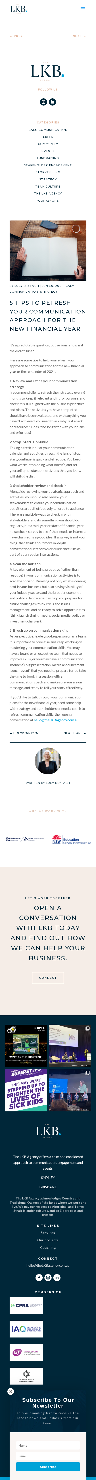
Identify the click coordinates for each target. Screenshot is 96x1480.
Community (48, 144)
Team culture (48, 186)
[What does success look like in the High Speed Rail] (70, 1090)
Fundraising (48, 158)
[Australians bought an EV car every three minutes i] (70, 1046)
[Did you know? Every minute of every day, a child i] (26, 1090)
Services (48, 1233)
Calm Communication (48, 130)
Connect (48, 977)
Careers (47, 137)
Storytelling (48, 172)
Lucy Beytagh (27, 285)
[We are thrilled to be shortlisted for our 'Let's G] (26, 1046)
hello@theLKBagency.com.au (56, 720)
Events (48, 151)
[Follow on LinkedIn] (52, 102)
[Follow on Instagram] (43, 102)
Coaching (48, 1247)
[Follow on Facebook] (39, 1277)
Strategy (48, 179)
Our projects (48, 1240)
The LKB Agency (48, 193)
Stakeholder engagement (48, 165)
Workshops (48, 200)
